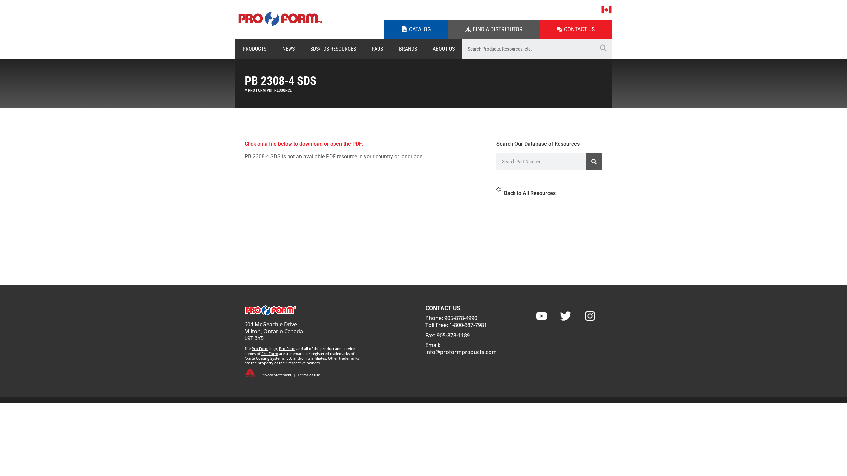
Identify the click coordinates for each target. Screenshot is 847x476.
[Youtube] (541, 316)
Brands (408, 49)
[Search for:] (528, 49)
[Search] (594, 161)
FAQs (377, 49)
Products (254, 49)
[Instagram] (590, 316)
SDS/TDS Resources (333, 49)
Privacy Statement (275, 374)
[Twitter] (566, 316)
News (288, 49)
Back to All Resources (530, 193)
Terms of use (309, 374)
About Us (444, 49)
